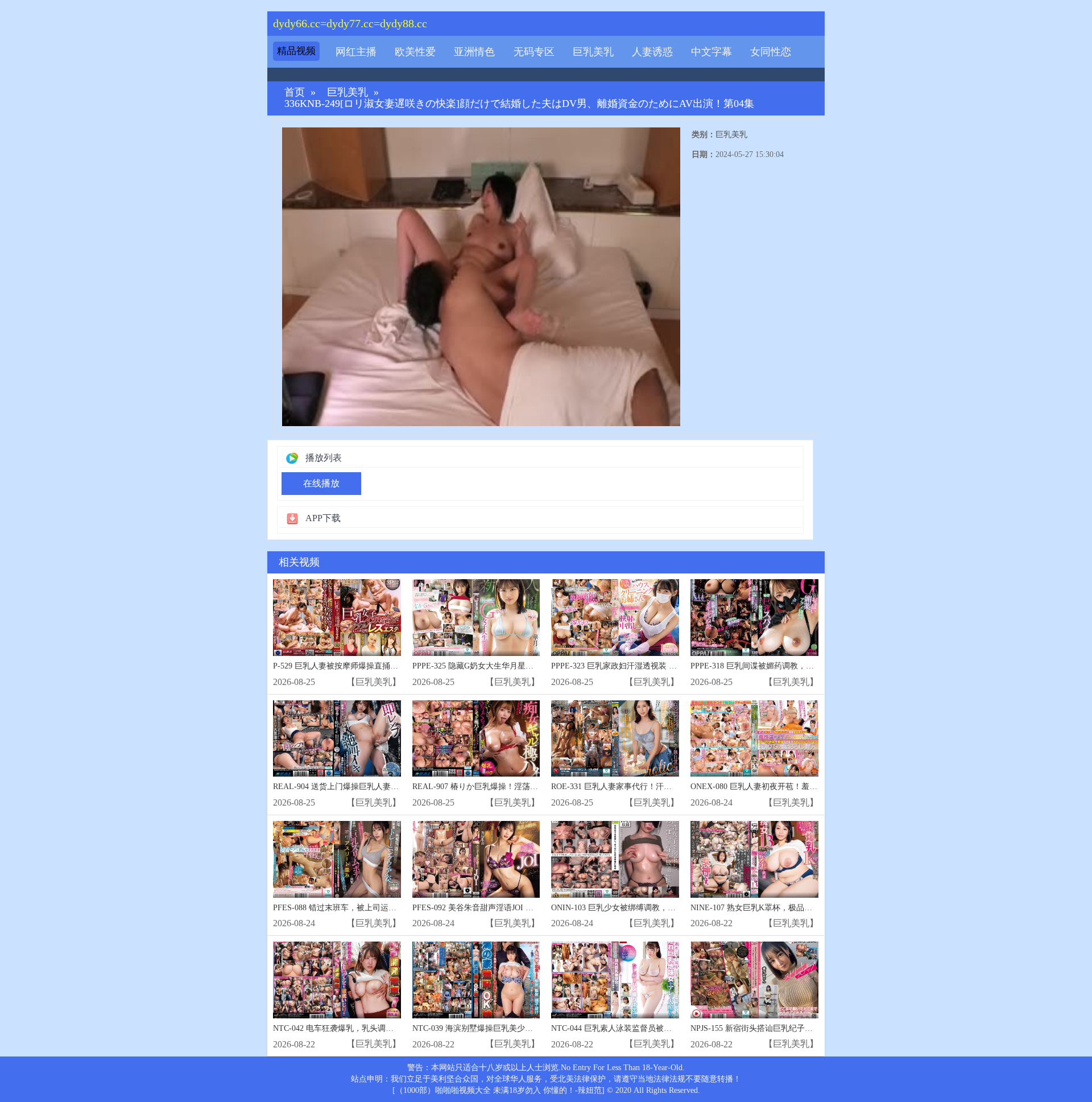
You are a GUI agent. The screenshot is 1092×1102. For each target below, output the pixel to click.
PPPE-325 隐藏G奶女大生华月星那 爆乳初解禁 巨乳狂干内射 (519, 666)
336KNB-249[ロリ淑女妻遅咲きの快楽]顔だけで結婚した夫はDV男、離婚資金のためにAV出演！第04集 (519, 103)
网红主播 (356, 51)
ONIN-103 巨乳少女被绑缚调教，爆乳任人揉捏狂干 (641, 907)
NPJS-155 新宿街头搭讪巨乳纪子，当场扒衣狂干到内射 (787, 1028)
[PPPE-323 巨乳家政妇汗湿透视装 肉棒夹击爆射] (615, 617)
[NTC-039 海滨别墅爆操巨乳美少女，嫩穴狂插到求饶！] (476, 980)
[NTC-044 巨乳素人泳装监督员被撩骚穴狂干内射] (615, 980)
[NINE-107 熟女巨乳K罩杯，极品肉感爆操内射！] (754, 859)
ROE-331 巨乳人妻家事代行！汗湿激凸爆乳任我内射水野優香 (659, 786)
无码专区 (534, 51)
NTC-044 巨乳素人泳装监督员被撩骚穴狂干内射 (635, 1028)
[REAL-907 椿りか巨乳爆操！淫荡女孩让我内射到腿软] (476, 738)
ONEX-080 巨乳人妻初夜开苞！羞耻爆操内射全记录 (781, 786)
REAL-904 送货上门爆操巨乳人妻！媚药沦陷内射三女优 (371, 786)
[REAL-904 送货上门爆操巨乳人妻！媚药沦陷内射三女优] (337, 738)
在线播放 (321, 483)
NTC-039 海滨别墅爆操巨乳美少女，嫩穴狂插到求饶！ (508, 1028)
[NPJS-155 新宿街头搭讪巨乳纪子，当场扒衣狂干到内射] (754, 980)
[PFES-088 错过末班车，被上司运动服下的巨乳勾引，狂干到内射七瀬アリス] (337, 859)
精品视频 (296, 51)
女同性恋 (770, 51)
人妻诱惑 (652, 51)
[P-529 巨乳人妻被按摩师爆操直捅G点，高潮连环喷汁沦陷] (337, 617)
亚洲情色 (474, 51)
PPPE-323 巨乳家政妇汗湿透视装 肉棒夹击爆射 (634, 666)
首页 (294, 92)
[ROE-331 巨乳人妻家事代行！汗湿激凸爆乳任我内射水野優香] (615, 738)
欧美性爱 (415, 51)
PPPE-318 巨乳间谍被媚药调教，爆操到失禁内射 (776, 666)
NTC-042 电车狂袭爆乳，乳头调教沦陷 (341, 1028)
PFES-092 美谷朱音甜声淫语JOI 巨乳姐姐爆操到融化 (504, 907)
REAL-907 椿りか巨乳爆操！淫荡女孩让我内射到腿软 (507, 786)
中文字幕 (711, 51)
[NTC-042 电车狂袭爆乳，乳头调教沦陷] (337, 980)
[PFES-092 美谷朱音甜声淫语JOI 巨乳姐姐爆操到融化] (476, 859)
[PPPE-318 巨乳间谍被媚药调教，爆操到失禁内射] (754, 617)
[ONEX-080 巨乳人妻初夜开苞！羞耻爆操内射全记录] (754, 738)
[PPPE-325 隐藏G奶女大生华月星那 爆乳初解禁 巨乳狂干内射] (476, 617)
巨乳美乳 (593, 51)
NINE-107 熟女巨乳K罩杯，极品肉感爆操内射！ (775, 907)
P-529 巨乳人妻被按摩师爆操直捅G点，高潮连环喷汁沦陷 (374, 666)
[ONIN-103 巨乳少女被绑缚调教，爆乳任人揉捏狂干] (615, 859)
